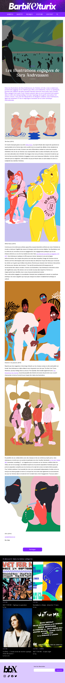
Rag (5, 607)
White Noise (29, 145)
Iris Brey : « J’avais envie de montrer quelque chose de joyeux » (17, 652)
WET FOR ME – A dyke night (42, 651)
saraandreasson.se (10, 537)
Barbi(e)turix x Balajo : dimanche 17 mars (45, 605)
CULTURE (32, 66)
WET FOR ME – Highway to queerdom (15, 605)
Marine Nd (7, 656)
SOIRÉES (42, 648)
